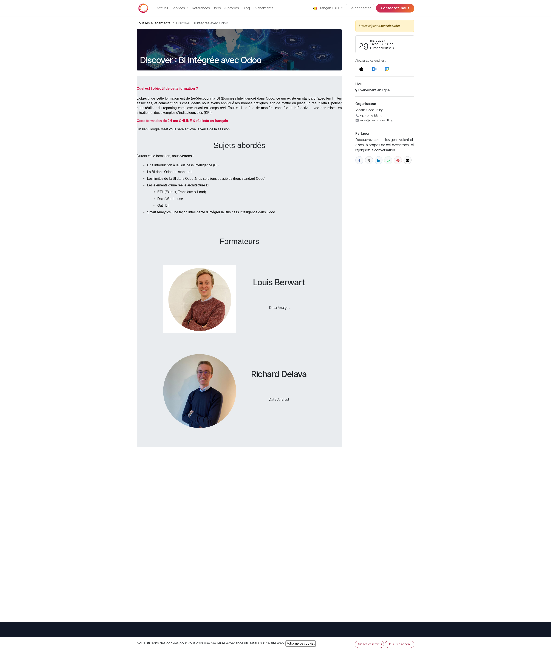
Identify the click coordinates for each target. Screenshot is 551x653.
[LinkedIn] (379, 160)
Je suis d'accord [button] (399, 644)
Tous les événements (153, 23)
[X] (369, 160)
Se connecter (360, 8)
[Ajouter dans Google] (386, 69)
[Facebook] (359, 160)
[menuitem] (162, 8)
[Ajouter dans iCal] (361, 69)
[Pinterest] (398, 160)
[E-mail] (408, 160)
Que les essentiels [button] (369, 644)
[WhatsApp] (388, 160)
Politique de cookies (300, 643)
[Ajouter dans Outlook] (374, 69)
